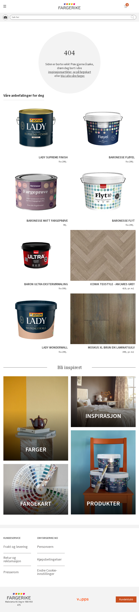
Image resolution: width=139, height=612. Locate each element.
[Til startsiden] (69, 6)
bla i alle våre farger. (73, 76)
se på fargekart (82, 72)
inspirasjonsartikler (60, 72)
